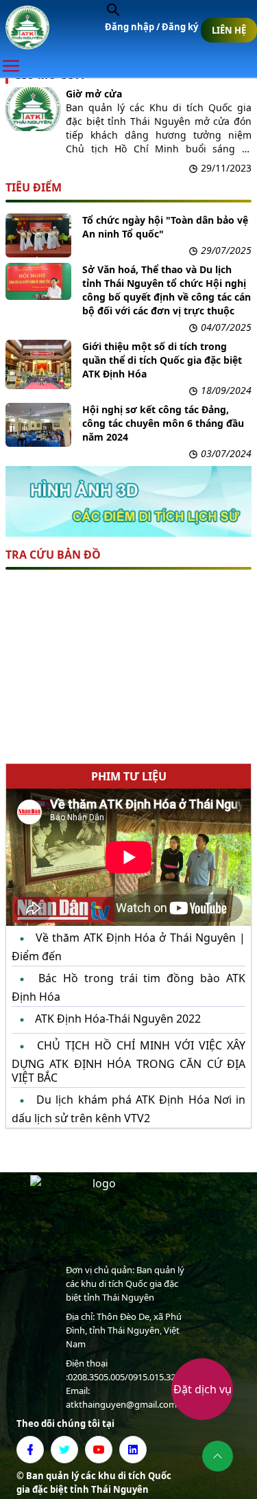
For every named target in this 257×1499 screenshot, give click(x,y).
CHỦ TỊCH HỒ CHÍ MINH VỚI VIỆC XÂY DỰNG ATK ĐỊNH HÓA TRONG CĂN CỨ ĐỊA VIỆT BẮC (128, 1061)
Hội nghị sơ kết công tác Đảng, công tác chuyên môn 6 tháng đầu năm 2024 (163, 423)
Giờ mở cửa (94, 93)
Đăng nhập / (133, 27)
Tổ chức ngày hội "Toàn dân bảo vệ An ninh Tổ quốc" (165, 226)
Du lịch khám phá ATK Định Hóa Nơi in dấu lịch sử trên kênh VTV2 (128, 1108)
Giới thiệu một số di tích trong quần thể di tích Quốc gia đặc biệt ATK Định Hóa (162, 360)
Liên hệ (229, 30)
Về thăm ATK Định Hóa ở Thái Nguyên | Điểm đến (128, 946)
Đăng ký (180, 27)
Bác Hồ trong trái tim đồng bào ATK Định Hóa (128, 987)
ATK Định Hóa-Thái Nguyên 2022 (116, 1018)
